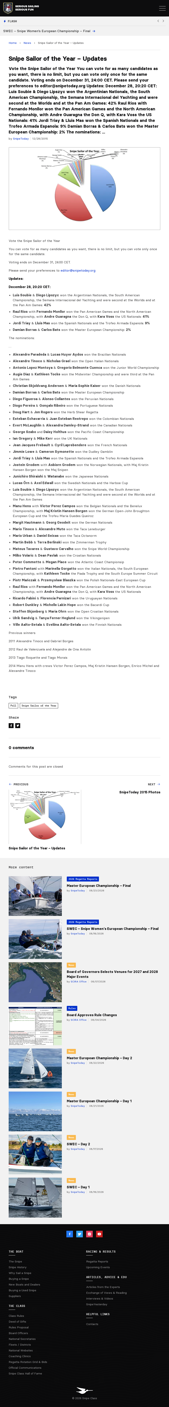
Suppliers (15, 1296)
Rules (72, 1008)
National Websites (21, 1350)
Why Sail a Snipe (20, 1273)
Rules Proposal (19, 1327)
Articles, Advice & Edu (106, 1277)
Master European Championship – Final (99, 886)
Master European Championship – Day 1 (99, 1101)
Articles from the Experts (103, 1287)
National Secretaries (22, 1339)
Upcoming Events (98, 1267)
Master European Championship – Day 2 (99, 1058)
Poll (13, 705)
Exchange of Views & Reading (106, 1293)
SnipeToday (21, 138)
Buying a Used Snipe (22, 1290)
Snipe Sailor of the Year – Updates (37, 848)
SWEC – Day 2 (78, 1144)
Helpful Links (98, 1314)
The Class (17, 1306)
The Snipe (15, 1261)
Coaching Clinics (20, 1356)
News (27, 43)
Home (13, 43)
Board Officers (18, 1333)
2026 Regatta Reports (82, 878)
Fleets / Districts (20, 1344)
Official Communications (25, 1368)
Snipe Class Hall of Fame (25, 1373)
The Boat (16, 1251)
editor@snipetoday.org (78, 270)
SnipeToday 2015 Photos (139, 792)
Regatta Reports (97, 1261)
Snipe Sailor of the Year (39, 705)
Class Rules (16, 1316)
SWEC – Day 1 (78, 1187)
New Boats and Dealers (24, 1284)
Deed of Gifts (17, 1321)
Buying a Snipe (19, 1279)
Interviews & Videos (99, 1298)
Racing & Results (101, 1251)
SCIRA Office (78, 981)
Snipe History (18, 1267)
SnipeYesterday (96, 1304)
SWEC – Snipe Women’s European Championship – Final (112, 929)
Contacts (92, 1324)
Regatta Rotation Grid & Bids (28, 1362)
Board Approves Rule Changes (92, 1015)
